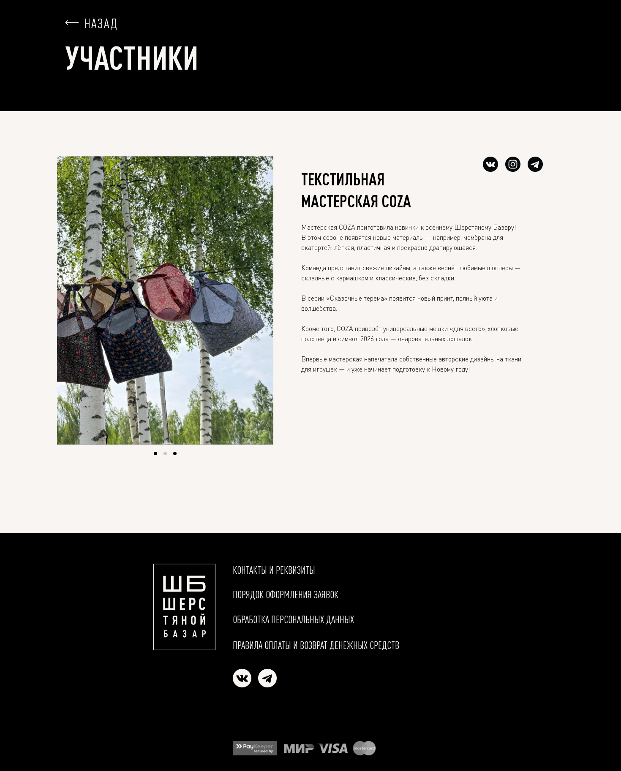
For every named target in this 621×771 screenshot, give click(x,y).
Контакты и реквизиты (274, 570)
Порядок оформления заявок (285, 594)
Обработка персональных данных (293, 619)
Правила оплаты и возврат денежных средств (316, 645)
